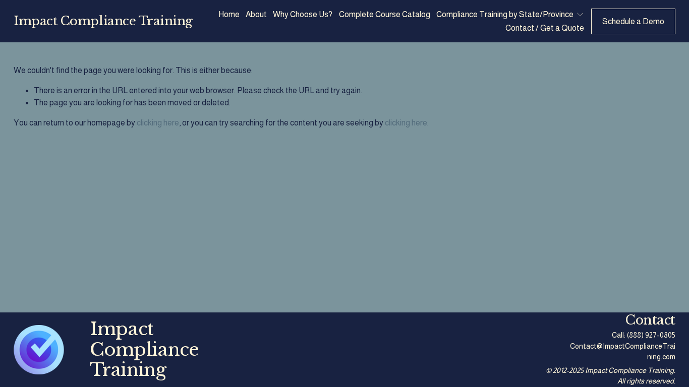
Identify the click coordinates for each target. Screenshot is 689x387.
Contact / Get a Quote (544, 28)
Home (229, 14)
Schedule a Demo (633, 21)
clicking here (158, 122)
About (256, 14)
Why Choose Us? (302, 14)
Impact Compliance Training (103, 21)
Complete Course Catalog (384, 14)
